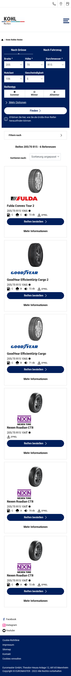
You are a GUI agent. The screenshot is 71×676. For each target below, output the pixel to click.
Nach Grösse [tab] (18, 49)
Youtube (10, 630)
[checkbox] (14, 94)
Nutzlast (9, 72)
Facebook (11, 619)
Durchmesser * (54, 58)
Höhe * (29, 58)
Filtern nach (15, 135)
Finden (34, 110)
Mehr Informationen (36, 231)
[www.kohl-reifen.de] (12, 21)
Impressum (8, 644)
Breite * (8, 58)
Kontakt (6, 654)
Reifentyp (10, 86)
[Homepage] (2, 40)
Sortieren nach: (18, 158)
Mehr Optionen (17, 102)
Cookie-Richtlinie (10, 640)
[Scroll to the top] (62, 669)
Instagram (11, 625)
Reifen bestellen (33, 221)
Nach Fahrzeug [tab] (52, 49)
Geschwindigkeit (34, 72)
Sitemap (6, 649)
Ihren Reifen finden (14, 40)
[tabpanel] (35, 90)
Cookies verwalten (11, 658)
